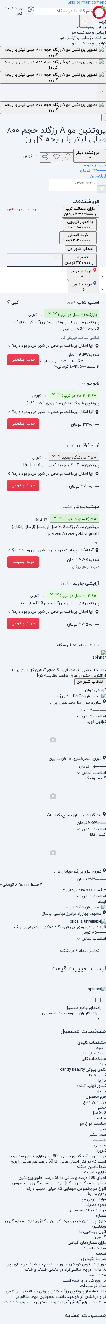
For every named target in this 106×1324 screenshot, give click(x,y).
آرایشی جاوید (86, 583)
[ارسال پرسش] (101, 189)
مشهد (67, 507)
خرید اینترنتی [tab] (80, 273)
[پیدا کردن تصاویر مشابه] (103, 117)
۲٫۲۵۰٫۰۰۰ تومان (83, 560)
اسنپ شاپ (88, 302)
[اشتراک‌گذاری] (45, 157)
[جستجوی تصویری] (30, 9)
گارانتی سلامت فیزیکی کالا (80, 338)
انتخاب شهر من (90, 681)
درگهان (66, 583)
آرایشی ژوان (95, 690)
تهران (71, 302)
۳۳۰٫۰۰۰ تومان (85, 425)
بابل (82, 383)
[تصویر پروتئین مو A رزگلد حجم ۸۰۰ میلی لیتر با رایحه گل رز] (53, 52)
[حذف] (58, 257)
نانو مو (93, 383)
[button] (11, 12)
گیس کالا (98, 834)
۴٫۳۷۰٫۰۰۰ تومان (82, 355)
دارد (96, 542)
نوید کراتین (88, 445)
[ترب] (99, 12)
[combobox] (63, 11)
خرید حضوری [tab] (81, 287)
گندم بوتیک (95, 778)
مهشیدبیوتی (86, 507)
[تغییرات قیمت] (67, 156)
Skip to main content (87, 2)
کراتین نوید (96, 722)
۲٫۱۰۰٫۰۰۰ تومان (84, 486)
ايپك (102, 901)
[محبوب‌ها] (56, 156)
